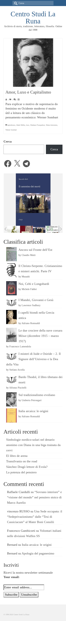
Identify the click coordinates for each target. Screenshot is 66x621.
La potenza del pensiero (21, 472)
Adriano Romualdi (30, 323)
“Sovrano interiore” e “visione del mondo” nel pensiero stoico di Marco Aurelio (34, 497)
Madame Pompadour (37, 125)
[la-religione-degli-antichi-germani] (26, 229)
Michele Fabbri (29, 289)
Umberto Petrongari (32, 400)
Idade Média (20, 125)
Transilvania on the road (21, 461)
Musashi (26, 276)
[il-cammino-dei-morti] (39, 229)
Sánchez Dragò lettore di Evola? (27, 467)
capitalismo (11, 125)
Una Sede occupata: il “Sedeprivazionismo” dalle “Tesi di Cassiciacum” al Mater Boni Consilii (34, 517)
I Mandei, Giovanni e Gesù (35, 300)
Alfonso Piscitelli (17, 387)
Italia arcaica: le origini (33, 411)
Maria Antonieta (51, 125)
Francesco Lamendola (20, 346)
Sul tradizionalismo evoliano (36, 395)
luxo (27, 125)
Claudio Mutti (29, 255)
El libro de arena (16, 456)
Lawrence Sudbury (31, 305)
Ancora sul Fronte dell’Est (35, 249)
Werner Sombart (11, 130)
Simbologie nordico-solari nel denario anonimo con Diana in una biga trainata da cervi (33, 445)
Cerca (8, 141)
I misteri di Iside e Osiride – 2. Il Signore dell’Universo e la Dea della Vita (33, 359)
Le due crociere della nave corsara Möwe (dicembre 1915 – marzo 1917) (40, 336)
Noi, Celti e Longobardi (33, 284)
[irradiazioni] (13, 229)
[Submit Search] (15, 3)
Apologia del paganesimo (38, 553)
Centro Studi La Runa (33, 17)
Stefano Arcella (17, 369)
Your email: (12, 577)
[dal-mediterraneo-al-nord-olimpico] (52, 229)
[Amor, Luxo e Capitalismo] (33, 62)
